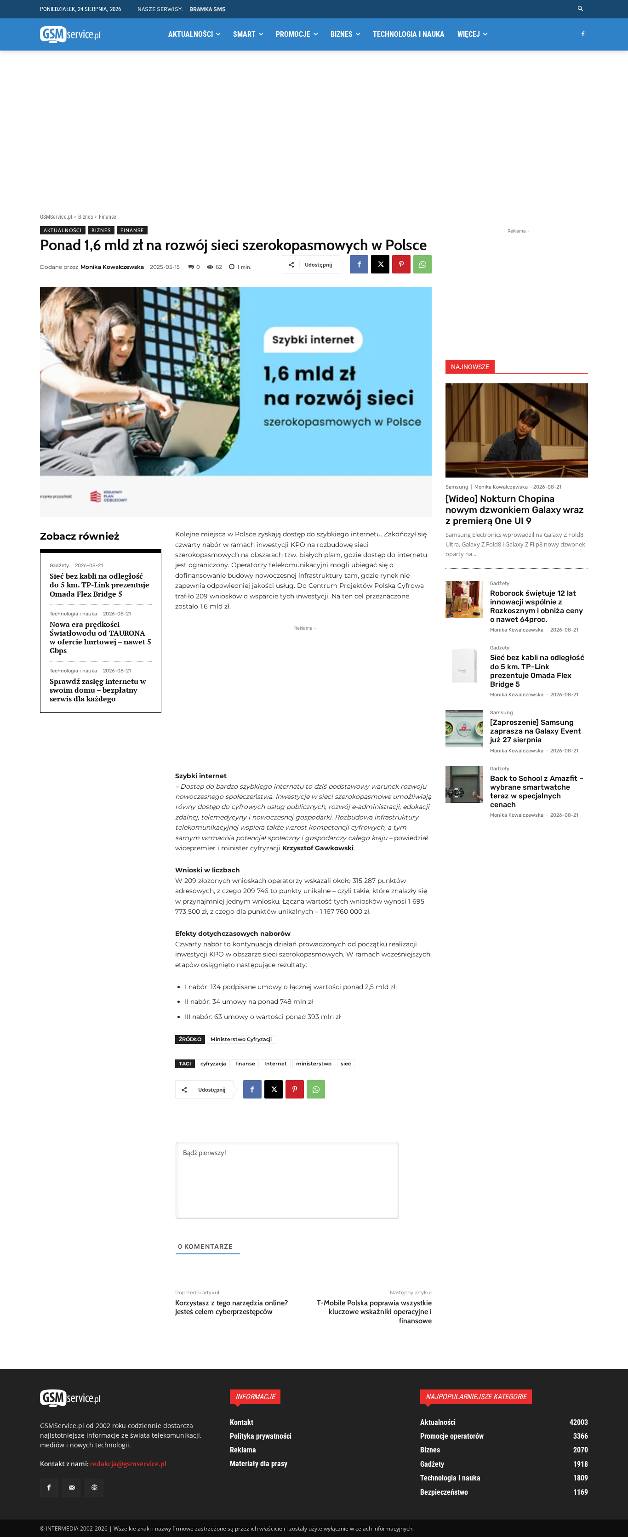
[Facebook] (582, 34)
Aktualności (63, 230)
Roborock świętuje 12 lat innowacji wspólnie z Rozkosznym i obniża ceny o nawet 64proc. (536, 606)
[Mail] (71, 1488)
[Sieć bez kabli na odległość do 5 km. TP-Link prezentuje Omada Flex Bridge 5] (464, 664)
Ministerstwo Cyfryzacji (241, 1039)
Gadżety (59, 565)
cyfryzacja (213, 1063)
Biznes (85, 217)
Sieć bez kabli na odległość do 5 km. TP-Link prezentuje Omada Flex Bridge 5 (99, 584)
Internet (275, 1063)
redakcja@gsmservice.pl (128, 1464)
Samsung (456, 487)
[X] (380, 264)
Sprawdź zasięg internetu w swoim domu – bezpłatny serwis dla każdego (98, 690)
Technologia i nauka (73, 613)
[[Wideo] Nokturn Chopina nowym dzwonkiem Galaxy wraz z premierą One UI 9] (516, 430)
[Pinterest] (401, 264)
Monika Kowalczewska (112, 266)
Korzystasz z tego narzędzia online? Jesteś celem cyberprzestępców (231, 1307)
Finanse (107, 217)
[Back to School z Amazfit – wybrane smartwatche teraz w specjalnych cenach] (464, 784)
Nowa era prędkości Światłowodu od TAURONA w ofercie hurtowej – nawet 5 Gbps (100, 637)
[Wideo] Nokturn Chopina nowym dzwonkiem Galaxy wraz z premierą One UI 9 (514, 509)
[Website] (94, 1488)
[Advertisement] (314, 130)
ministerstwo (313, 1063)
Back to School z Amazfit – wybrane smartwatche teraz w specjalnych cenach (536, 791)
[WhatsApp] (422, 264)
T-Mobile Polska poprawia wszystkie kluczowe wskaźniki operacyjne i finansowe (374, 1311)
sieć (346, 1063)
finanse (245, 1063)
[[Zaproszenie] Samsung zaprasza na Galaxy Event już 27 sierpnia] (464, 728)
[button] (581, 9)
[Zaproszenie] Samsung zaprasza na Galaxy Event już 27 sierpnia (535, 731)
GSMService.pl (56, 217)
